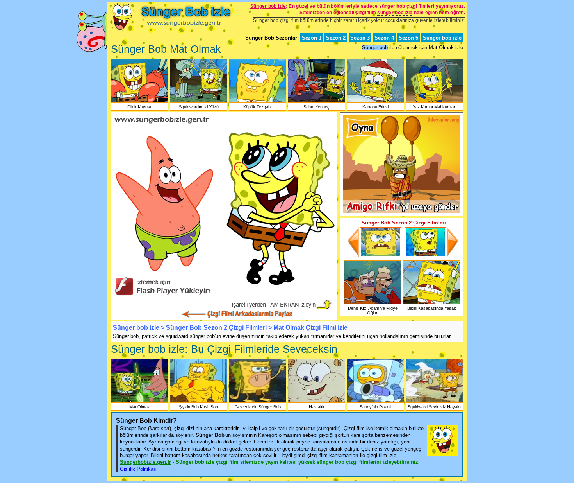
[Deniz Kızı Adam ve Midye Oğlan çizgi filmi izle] (372, 303)
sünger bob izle (394, 12)
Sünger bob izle (442, 38)
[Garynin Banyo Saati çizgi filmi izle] (375, 255)
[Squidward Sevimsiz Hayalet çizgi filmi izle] (434, 402)
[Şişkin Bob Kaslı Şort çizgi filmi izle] (198, 402)
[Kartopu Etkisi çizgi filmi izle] (375, 102)
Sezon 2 (336, 38)
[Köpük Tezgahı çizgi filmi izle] (257, 102)
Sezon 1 (311, 38)
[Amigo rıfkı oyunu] (401, 211)
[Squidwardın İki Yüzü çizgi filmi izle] (198, 102)
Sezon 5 (408, 38)
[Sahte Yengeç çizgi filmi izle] (316, 102)
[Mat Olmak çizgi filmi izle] (139, 402)
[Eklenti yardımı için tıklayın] (224, 298)
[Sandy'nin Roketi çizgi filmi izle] (375, 402)
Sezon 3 (360, 38)
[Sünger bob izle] (169, 31)
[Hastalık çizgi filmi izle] (316, 402)
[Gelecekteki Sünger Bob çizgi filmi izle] (257, 402)
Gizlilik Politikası (139, 469)
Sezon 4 (384, 38)
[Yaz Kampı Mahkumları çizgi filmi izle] (434, 102)
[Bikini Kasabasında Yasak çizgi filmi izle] (431, 303)
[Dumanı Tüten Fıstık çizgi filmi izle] (431, 255)
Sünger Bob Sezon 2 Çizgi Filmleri (216, 327)
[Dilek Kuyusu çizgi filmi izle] (139, 102)
